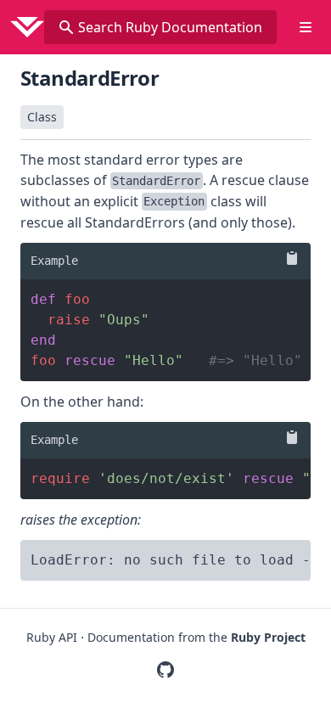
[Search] (66, 27)
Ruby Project (268, 637)
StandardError (89, 78)
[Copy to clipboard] (288, 258)
